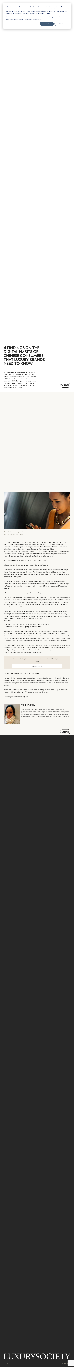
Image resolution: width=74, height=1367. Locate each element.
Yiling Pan (28, 705)
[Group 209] (37, 1356)
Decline (61, 23)
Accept (47, 23)
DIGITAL (6, 343)
